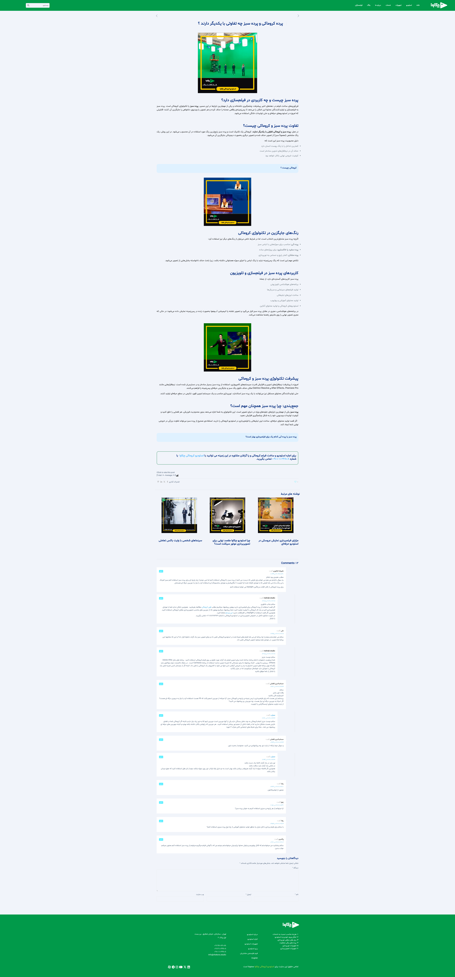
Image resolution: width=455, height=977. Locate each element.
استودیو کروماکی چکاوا (192, 455)
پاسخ (161, 571)
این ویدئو (229, 613)
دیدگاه (295, 868)
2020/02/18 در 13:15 (268, 654)
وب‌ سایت (200, 894)
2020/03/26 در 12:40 (268, 718)
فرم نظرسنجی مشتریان (249, 953)
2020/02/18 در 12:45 (277, 634)
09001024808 (280, 459)
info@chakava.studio (217, 955)
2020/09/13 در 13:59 (277, 824)
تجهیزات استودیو (251, 944)
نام (296, 894)
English (255, 958)
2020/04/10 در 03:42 (277, 787)
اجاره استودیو (253, 939)
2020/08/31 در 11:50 (277, 805)
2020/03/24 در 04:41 (277, 687)
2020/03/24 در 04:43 (277, 742)
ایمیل (248, 894)
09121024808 (220, 948)
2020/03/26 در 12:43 (268, 760)
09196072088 (220, 945)
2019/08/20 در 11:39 (277, 574)
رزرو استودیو (253, 948)
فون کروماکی (206, 607)
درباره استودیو (252, 934)
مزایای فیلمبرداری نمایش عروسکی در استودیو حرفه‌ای (278, 542)
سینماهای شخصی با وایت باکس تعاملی (180, 540)
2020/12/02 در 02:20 (277, 842)
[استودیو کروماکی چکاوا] (439, 5)
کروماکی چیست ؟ (289, 167)
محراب (273, 715)
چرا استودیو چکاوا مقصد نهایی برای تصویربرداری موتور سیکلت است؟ (231, 542)
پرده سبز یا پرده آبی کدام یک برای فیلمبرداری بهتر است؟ (271, 436)
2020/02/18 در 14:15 (268, 601)
